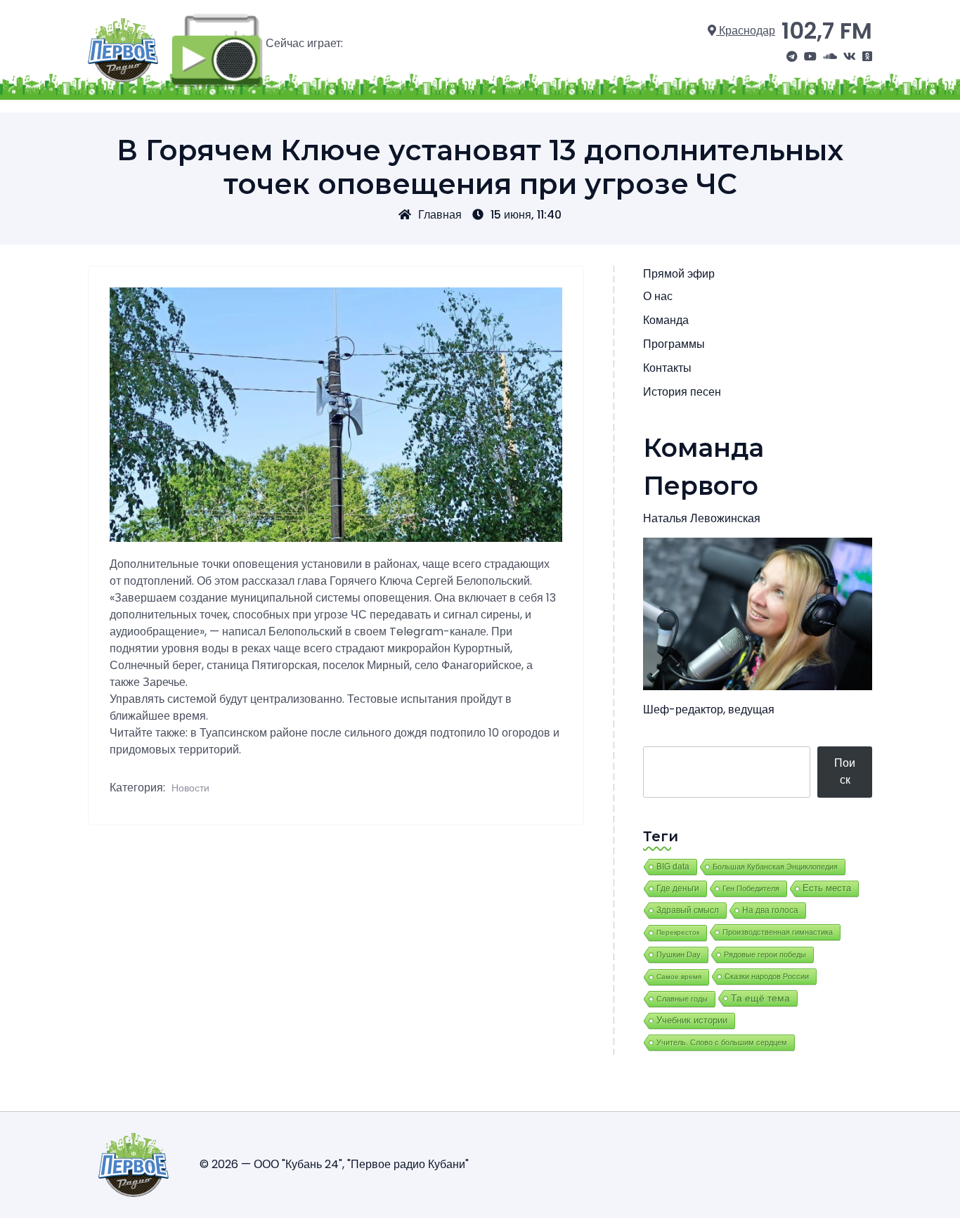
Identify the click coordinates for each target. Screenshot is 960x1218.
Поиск (844, 771)
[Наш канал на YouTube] (810, 56)
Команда (666, 320)
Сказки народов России (767, 976)
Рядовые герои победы (765, 954)
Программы (674, 344)
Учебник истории (691, 1020)
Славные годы (682, 999)
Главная (440, 215)
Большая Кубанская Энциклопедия (775, 866)
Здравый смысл (687, 910)
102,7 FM (826, 30)
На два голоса (770, 909)
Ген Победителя (750, 888)
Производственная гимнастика (777, 932)
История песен (682, 392)
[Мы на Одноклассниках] (867, 56)
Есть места (827, 888)
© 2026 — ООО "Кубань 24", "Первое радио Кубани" (334, 1164)
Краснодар (745, 30)
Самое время (678, 976)
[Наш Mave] (830, 56)
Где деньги (677, 888)
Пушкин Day (678, 954)
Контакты (667, 368)
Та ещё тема (760, 998)
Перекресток (677, 932)
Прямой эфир (679, 274)
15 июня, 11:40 (526, 215)
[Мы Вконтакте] (849, 56)
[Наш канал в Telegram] (792, 56)
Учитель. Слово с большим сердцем (721, 1042)
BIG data (672, 867)
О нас (658, 296)
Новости (190, 788)
